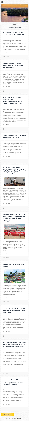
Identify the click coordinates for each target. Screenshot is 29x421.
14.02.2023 (6, 373)
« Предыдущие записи (7, 414)
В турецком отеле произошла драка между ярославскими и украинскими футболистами (14, 345)
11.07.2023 (6, 257)
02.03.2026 (6, 56)
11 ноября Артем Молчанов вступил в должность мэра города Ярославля (13, 382)
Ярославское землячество (16, 418)
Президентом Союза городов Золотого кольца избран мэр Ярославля (14, 310)
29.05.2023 (6, 301)
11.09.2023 (6, 161)
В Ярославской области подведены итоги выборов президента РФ (13, 65)
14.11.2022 (6, 409)
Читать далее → (6, 52)
